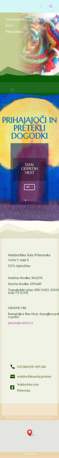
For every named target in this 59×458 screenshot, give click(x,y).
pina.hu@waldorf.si (20, 323)
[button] (31, 432)
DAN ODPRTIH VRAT (29, 168)
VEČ (28, 187)
